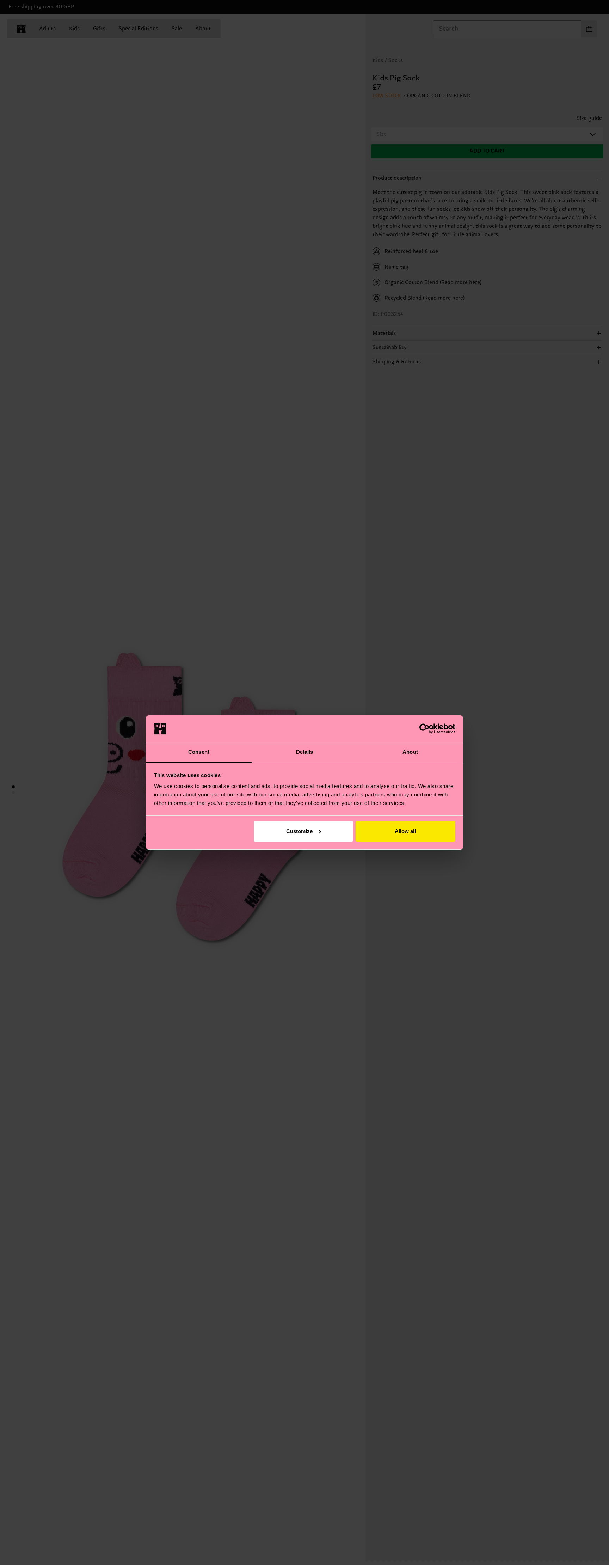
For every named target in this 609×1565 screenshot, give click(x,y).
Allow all (405, 831)
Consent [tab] (198, 752)
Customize (299, 831)
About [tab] (410, 752)
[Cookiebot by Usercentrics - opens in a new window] (424, 728)
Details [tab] (304, 752)
